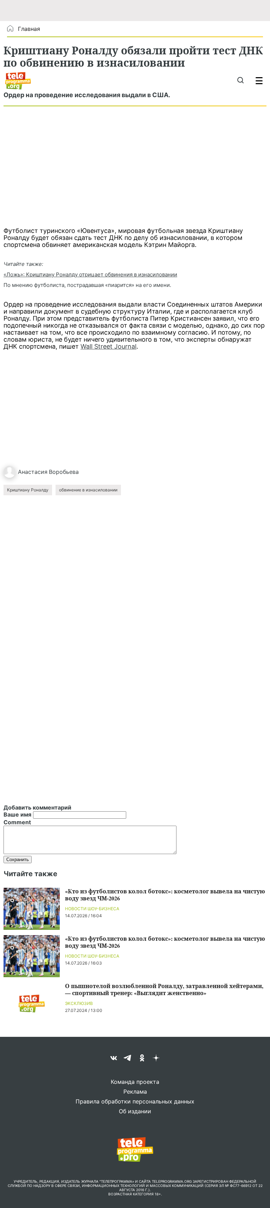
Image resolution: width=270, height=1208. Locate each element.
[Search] (240, 81)
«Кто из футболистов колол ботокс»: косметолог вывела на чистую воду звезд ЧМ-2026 (165, 894)
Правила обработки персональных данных (135, 1101)
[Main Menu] (259, 81)
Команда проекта (135, 1081)
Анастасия (32, 471)
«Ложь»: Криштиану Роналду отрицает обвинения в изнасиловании (90, 274)
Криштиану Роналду (28, 489)
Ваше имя (17, 814)
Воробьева (64, 471)
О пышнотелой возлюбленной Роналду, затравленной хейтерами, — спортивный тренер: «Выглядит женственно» (164, 989)
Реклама (135, 1091)
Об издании (135, 1111)
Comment (17, 822)
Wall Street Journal (108, 346)
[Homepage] (18, 80)
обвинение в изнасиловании (88, 489)
